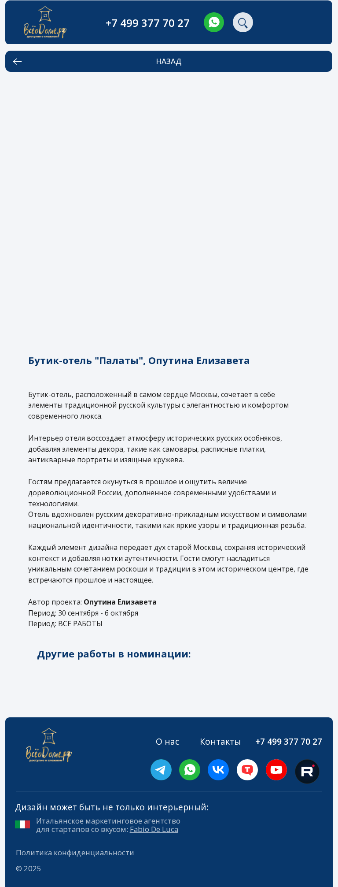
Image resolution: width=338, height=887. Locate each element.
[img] (214, 22)
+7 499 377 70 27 (148, 22)
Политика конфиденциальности (75, 852)
